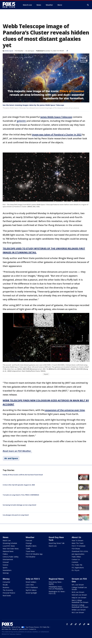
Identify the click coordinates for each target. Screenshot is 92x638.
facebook (67, 624)
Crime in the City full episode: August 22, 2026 (19, 485)
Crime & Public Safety (10, 557)
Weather (30, 537)
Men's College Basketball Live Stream (80, 601)
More (60, 5)
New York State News (11, 549)
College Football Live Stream (79, 588)
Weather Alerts (31, 546)
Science (5, 565)
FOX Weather (19, 51)
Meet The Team (77, 543)
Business (6, 587)
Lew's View (30, 585)
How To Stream (77, 540)
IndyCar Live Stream (79, 597)
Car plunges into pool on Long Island (16, 515)
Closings (29, 543)
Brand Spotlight (31, 593)
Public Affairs (76, 557)
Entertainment (8, 559)
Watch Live (7, 540)
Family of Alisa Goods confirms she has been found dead (23, 475)
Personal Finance (9, 593)
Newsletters (7, 570)
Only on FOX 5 (33, 578)
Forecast (29, 540)
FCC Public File (77, 565)
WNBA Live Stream (79, 610)
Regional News (56, 578)
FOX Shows (76, 549)
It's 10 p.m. (76, 570)
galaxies (21, 120)
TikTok (75, 624)
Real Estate (7, 595)
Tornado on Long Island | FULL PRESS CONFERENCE (21, 495)
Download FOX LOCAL (80, 551)
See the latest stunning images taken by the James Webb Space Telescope (33, 105)
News (5, 537)
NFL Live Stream (78, 585)
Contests (75, 562)
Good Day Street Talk (56, 543)
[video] (83, 477)
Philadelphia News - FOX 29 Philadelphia (56, 588)
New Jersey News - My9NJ (55, 583)
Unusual (6, 562)
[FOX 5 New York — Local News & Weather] (10, 5)
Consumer (6, 582)
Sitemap (6, 573)
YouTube (80, 624)
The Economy (8, 590)
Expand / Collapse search (88, 5)
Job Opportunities (78, 554)
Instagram (71, 624)
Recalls (5, 585)
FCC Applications (78, 567)
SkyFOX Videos (31, 590)
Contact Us (76, 559)
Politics (5, 554)
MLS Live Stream (78, 612)
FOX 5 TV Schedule (78, 546)
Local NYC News (9, 546)
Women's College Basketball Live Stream (80, 606)
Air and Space (29, 51)
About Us (76, 537)
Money (6, 578)
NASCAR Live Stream (79, 595)
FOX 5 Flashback (32, 587)
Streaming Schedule (10, 543)
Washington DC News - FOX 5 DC (57, 592)
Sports (5, 567)
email (88, 624)
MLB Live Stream (78, 592)
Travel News (30, 551)
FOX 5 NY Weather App (34, 554)
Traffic (28, 549)
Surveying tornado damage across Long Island (19, 505)
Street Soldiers (31, 582)
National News (8, 551)
